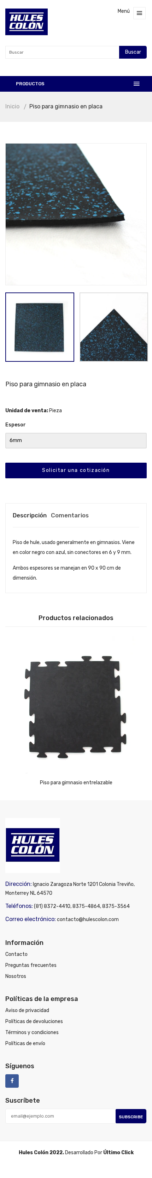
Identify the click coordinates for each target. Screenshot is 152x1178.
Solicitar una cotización (76, 470)
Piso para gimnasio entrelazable (76, 783)
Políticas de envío (25, 1043)
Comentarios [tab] (70, 515)
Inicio (12, 106)
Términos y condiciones (32, 1032)
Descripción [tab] (30, 515)
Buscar (133, 52)
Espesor (15, 425)
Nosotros (15, 976)
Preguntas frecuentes (31, 965)
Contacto (16, 954)
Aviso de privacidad (27, 1010)
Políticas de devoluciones (34, 1021)
